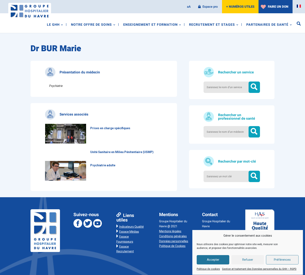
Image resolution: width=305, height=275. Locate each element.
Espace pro (210, 6)
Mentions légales (170, 231)
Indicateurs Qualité (131, 226)
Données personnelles (173, 241)
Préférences (282, 260)
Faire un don (278, 6)
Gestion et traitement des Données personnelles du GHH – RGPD (259, 269)
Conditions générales (173, 236)
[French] (299, 6)
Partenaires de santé (267, 25)
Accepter (213, 260)
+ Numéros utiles (240, 6)
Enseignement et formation (150, 25)
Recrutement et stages (212, 25)
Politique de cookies (208, 269)
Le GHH (53, 25)
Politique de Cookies (172, 246)
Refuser (247, 260)
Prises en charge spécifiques (110, 128)
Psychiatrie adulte (102, 165)
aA (189, 6)
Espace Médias (129, 231)
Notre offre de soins (91, 25)
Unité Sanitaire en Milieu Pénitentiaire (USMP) (122, 152)
